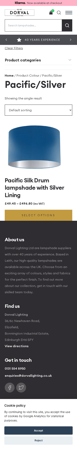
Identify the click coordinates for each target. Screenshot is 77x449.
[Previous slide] (6, 40)
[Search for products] (67, 25)
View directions (16, 346)
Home (9, 75)
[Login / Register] (42, 12)
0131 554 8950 (15, 368)
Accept (38, 430)
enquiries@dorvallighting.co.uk (28, 376)
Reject (39, 440)
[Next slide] (71, 40)
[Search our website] (58, 12)
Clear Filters (14, 48)
